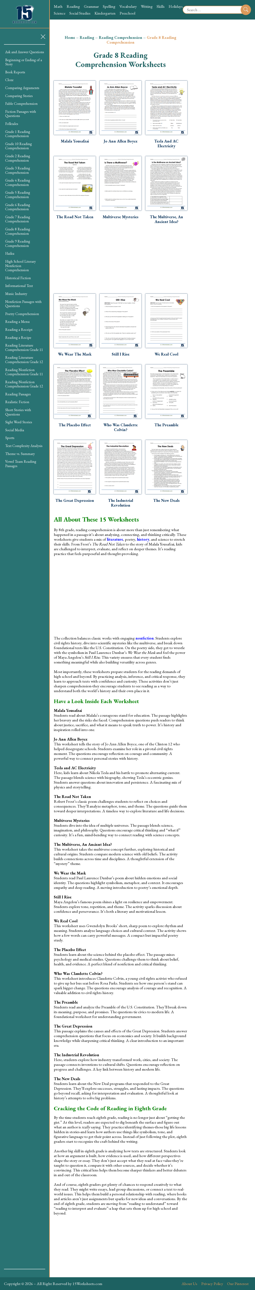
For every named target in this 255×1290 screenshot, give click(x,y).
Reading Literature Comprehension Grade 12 (24, 359)
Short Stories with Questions (18, 412)
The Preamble (166, 424)
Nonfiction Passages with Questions (23, 303)
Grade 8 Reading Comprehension (17, 231)
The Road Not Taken (74, 216)
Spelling (109, 6)
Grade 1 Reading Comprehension (17, 133)
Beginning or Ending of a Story (23, 62)
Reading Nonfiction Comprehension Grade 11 (24, 371)
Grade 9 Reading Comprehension (17, 243)
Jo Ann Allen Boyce (120, 141)
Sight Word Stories (18, 422)
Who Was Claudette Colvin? (120, 427)
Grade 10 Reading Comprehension (18, 145)
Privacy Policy (212, 1283)
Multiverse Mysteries (120, 216)
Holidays (176, 6)
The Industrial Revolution (120, 503)
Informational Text (19, 285)
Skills (161, 6)
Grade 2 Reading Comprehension (17, 158)
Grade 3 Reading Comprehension (17, 170)
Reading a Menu (17, 321)
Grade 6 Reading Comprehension (17, 206)
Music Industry (16, 293)
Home (70, 37)
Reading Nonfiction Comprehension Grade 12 (24, 384)
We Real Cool (166, 354)
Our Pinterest (238, 1283)
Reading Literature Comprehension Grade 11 (24, 347)
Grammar (91, 6)
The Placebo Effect (75, 424)
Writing (147, 6)
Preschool (127, 13)
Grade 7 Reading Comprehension (17, 219)
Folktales (11, 123)
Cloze (9, 80)
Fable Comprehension (21, 103)
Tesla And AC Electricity (166, 143)
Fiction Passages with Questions (20, 113)
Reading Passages (18, 394)
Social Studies (79, 13)
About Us (189, 1283)
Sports (9, 437)
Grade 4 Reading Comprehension (17, 182)
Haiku (9, 253)
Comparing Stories (19, 95)
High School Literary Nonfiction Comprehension (20, 265)
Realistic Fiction (17, 402)
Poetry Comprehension (22, 313)
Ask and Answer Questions (24, 52)
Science (59, 13)
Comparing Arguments (22, 87)
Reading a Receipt (18, 329)
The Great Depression (74, 500)
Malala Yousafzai (75, 141)
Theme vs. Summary (20, 453)
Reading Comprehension (120, 37)
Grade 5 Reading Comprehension (17, 194)
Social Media (14, 430)
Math (58, 6)
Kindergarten (105, 13)
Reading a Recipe (18, 337)
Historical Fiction (18, 278)
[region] (24, 657)
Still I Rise (120, 354)
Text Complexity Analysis (23, 445)
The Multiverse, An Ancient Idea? (166, 219)
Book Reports (15, 72)
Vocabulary (128, 6)
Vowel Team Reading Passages (20, 463)
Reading (73, 6)
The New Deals (166, 500)
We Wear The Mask (75, 354)
